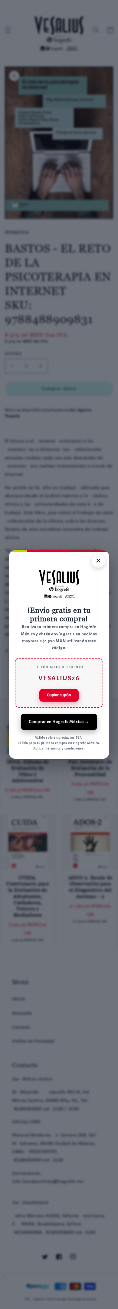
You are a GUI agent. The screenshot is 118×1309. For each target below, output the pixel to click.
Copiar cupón (59, 695)
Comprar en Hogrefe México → (59, 721)
